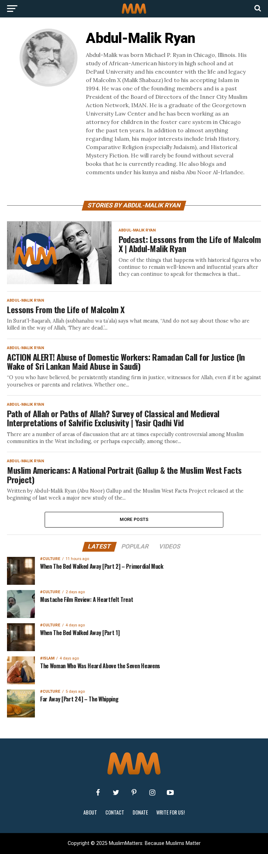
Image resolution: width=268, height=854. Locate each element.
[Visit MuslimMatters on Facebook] (98, 793)
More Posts (134, 519)
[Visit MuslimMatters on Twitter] (116, 793)
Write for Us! (170, 812)
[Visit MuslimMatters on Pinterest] (134, 793)
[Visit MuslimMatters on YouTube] (170, 793)
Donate (140, 812)
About (90, 812)
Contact (114, 812)
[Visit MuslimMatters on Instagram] (152, 793)
